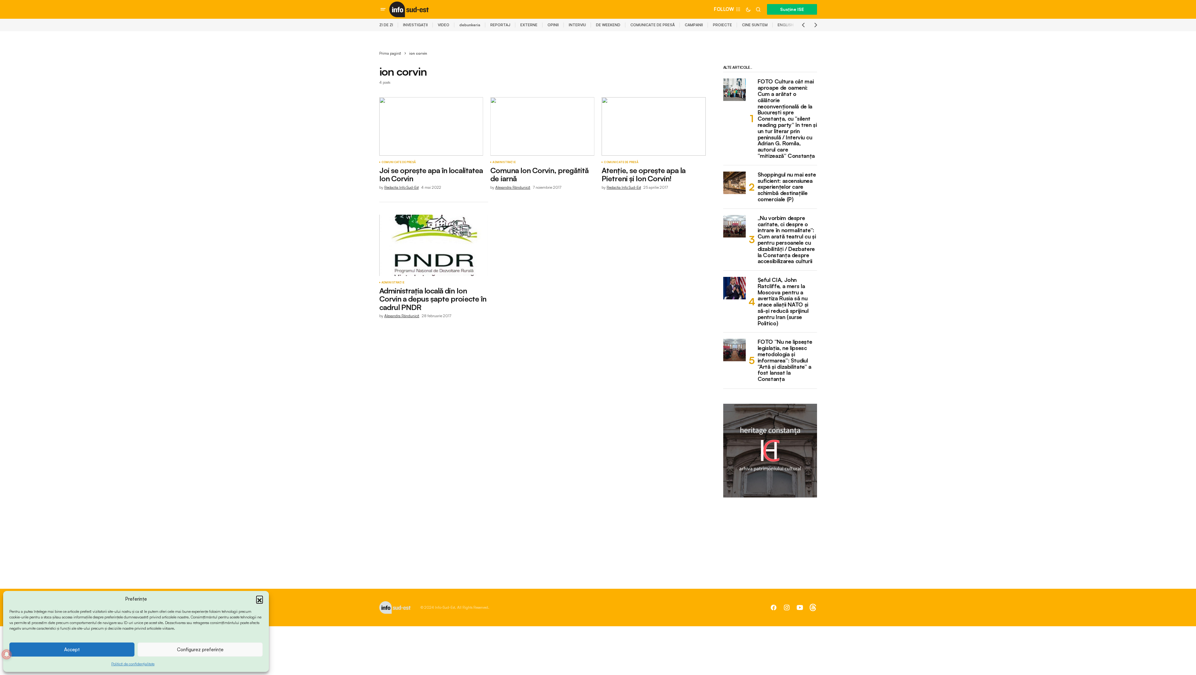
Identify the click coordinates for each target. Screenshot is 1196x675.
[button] (259, 599)
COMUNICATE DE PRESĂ (652, 24)
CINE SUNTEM (755, 24)
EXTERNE (528, 24)
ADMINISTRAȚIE (503, 162)
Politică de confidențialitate (132, 664)
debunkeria (469, 24)
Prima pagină (390, 53)
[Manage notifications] (7, 654)
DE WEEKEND (608, 24)
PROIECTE (722, 24)
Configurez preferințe (200, 649)
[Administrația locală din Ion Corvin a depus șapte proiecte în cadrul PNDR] (433, 245)
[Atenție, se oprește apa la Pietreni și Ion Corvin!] (653, 126)
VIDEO (443, 24)
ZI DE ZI (386, 24)
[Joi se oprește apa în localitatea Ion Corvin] (431, 126)
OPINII (553, 24)
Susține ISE (792, 9)
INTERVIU (577, 24)
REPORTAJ (500, 24)
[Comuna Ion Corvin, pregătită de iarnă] (542, 126)
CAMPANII (694, 24)
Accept (72, 649)
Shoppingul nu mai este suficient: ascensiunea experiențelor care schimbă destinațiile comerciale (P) (787, 187)
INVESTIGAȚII (415, 24)
